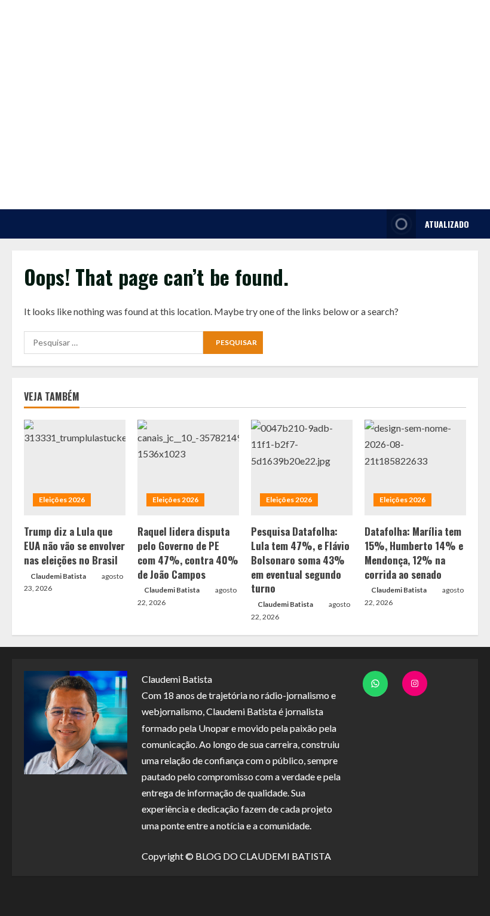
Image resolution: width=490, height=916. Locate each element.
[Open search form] (374, 224)
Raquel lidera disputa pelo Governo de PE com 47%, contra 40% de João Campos (187, 552)
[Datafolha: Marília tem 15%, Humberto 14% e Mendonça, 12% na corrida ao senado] (415, 467)
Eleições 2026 (62, 499)
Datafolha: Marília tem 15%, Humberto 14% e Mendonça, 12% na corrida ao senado (414, 552)
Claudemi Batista (58, 576)
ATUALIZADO (447, 224)
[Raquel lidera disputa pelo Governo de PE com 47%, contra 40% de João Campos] (188, 467)
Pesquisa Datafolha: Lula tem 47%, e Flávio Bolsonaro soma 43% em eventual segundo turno (300, 560)
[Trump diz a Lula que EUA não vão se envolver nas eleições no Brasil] (74, 467)
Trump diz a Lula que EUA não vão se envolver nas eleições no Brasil (74, 545)
